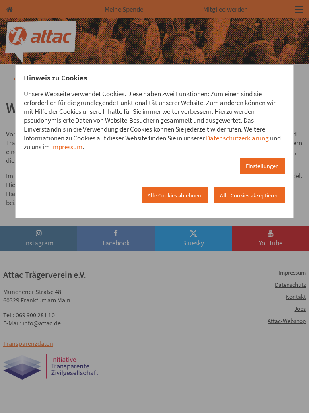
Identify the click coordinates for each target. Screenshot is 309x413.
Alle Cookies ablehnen (174, 195)
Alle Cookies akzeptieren (249, 195)
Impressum (66, 146)
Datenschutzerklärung (237, 138)
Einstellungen (262, 166)
